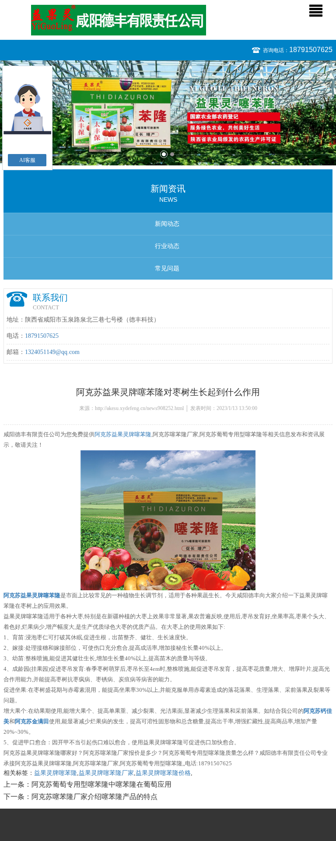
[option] (168, 112)
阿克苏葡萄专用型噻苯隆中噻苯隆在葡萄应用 (102, 784)
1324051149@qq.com (52, 352)
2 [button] (172, 154)
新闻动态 (167, 224)
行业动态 (167, 246)
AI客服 (27, 160)
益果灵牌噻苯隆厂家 (106, 773)
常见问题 (167, 268)
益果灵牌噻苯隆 (55, 773)
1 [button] (164, 154)
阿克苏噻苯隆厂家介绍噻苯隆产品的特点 (95, 796)
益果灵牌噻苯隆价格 (163, 773)
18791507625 (310, 49)
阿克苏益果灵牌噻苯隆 (122, 434)
